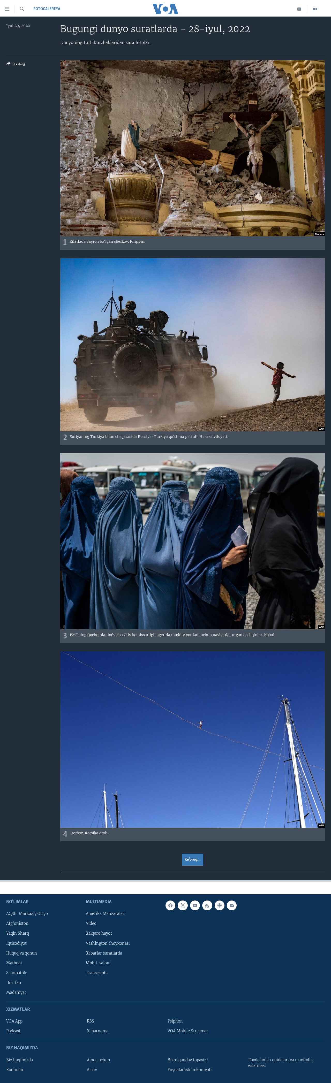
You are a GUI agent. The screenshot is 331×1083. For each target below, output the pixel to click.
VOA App (14, 1021)
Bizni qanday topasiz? (188, 1060)
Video (91, 923)
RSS (90, 1021)
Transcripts (96, 973)
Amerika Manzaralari (106, 914)
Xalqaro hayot (99, 933)
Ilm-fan (13, 982)
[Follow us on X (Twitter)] (182, 905)
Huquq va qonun (21, 953)
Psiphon (175, 1021)
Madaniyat (16, 992)
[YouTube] (299, 9)
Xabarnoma (97, 1031)
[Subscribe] (232, 905)
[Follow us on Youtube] (195, 905)
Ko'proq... (192, 860)
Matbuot (14, 963)
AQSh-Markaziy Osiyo (27, 914)
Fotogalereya (46, 9)
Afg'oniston (17, 923)
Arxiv (92, 1069)
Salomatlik (16, 973)
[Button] (15, 65)
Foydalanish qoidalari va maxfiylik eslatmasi (280, 1063)
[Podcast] (219, 905)
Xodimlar (15, 1069)
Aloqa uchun (98, 1060)
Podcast (13, 1031)
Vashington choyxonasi (108, 943)
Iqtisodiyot (16, 943)
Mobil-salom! (99, 963)
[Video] (315, 9)
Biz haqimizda (19, 1060)
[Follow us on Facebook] (170, 905)
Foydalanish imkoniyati (190, 1069)
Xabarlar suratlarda (104, 953)
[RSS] (207, 905)
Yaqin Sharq (17, 933)
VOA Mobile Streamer (188, 1031)
